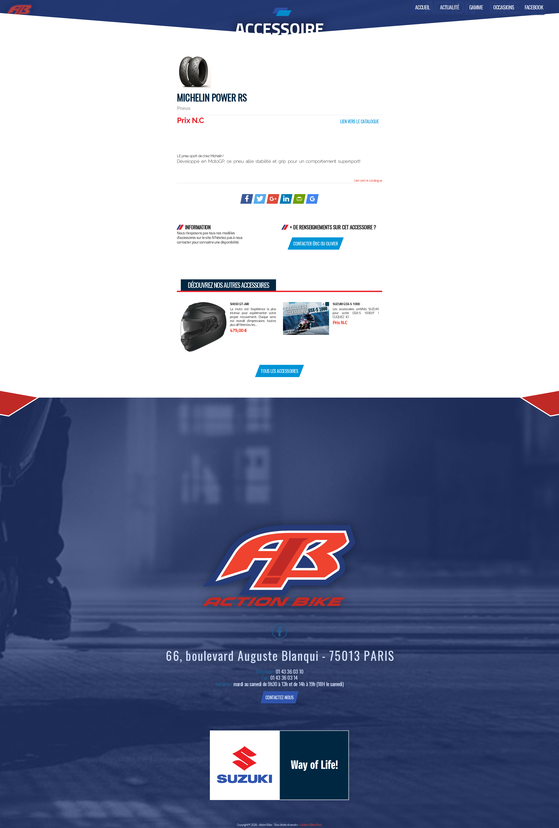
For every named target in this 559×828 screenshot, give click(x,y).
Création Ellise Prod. (311, 824)
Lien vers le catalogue (368, 180)
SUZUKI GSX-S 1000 (346, 304)
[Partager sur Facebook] (246, 199)
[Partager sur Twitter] (260, 199)
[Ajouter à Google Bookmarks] (312, 199)
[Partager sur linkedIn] (286, 199)
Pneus (183, 108)
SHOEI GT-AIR (239, 304)
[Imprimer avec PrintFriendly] (299, 199)
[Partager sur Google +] (273, 199)
